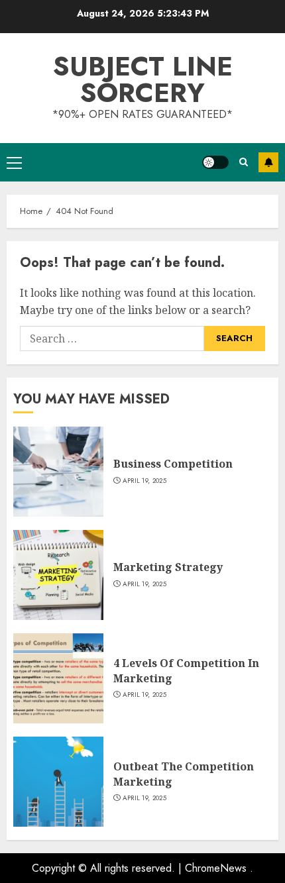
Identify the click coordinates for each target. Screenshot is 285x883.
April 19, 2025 (144, 481)
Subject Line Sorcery (143, 79)
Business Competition (173, 463)
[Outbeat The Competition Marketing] (58, 782)
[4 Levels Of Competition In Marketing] (58, 678)
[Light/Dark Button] (215, 162)
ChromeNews (216, 868)
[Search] (243, 162)
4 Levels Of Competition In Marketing (186, 670)
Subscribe (268, 162)
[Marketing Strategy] (58, 575)
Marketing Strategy (168, 567)
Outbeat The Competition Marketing (183, 773)
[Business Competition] (58, 472)
